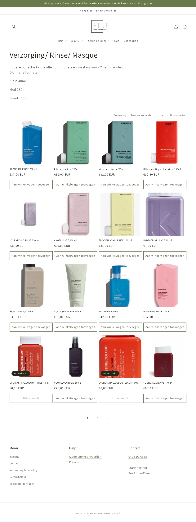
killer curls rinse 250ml (66, 169)
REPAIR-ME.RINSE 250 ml (23, 169)
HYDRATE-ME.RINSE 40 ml (157, 240)
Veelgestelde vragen (22, 483)
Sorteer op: (120, 115)
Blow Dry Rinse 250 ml (22, 311)
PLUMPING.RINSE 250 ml (157, 311)
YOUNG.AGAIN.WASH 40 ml (158, 382)
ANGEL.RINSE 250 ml (65, 240)
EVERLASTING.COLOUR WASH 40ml (118, 382)
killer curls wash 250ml (111, 169)
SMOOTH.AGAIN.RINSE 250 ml (115, 240)
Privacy (74, 462)
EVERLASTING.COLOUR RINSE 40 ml (29, 382)
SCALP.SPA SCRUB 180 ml (68, 311)
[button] (14, 26)
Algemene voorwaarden (85, 457)
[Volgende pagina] (108, 418)
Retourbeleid (18, 477)
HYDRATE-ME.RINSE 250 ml (24, 240)
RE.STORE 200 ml (108, 311)
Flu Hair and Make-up (92, 513)
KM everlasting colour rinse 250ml (162, 169)
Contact (14, 463)
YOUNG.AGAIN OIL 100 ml (68, 382)
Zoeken (14, 456)
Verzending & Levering (23, 470)
